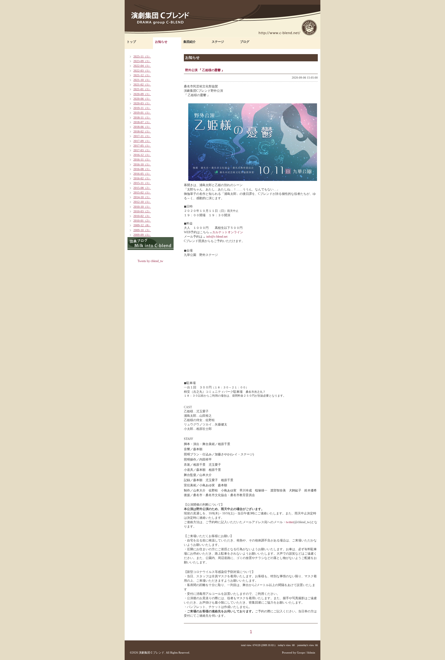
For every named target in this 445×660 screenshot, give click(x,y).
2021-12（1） (142, 75)
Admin (311, 652)
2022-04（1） (142, 65)
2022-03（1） (142, 70)
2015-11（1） (142, 183)
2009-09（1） (142, 234)
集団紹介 (189, 42)
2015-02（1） (142, 192)
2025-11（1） (142, 56)
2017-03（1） (142, 150)
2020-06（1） (142, 98)
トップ (131, 42)
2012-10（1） (142, 201)
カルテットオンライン (227, 232)
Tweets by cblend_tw (150, 261)
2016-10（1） (142, 164)
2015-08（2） (142, 187)
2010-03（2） (142, 211)
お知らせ (161, 42)
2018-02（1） (142, 131)
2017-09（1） (142, 141)
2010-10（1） (142, 206)
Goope (301, 652)
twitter (290, 522)
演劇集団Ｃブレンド (151, 652)
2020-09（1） (142, 94)
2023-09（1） (142, 61)
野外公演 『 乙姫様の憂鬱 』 (205, 70)
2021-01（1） (142, 89)
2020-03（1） (142, 103)
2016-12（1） (142, 154)
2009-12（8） (142, 225)
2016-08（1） (142, 169)
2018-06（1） (142, 126)
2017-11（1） (142, 136)
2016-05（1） (142, 173)
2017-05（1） (142, 145)
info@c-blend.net (216, 236)
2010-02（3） (142, 216)
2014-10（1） (142, 197)
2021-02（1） (142, 84)
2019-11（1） (142, 108)
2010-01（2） (142, 220)
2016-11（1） (142, 159)
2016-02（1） (142, 178)
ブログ (244, 42)
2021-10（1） (142, 79)
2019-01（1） (142, 112)
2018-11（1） (142, 117)
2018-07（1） (142, 122)
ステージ (218, 42)
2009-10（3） (142, 230)
